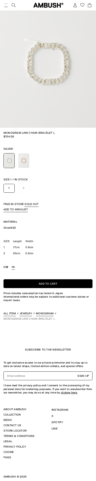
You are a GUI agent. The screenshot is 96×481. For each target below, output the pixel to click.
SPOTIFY (57, 422)
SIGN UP (83, 375)
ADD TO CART (48, 283)
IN (13, 267)
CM (5, 267)
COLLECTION (12, 414)
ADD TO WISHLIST (15, 209)
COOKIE (8, 452)
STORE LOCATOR (15, 430)
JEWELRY (26, 313)
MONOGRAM (45, 313)
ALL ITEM (9, 313)
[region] (48, 228)
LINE (54, 428)
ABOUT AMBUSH (14, 409)
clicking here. (69, 392)
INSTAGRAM (59, 409)
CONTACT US (12, 425)
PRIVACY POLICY (14, 446)
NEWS (7, 420)
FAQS (7, 457)
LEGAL (7, 441)
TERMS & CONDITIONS (18, 436)
